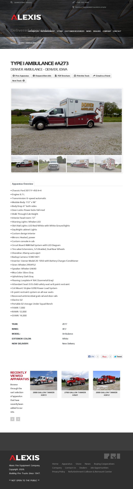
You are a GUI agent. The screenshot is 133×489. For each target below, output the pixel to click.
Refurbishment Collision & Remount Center (90, 471)
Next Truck (17, 81)
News (88, 31)
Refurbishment (48, 31)
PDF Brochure (64, 76)
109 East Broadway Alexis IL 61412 (90, 7)
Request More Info (43, 76)
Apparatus (33, 31)
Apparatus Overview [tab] (22, 183)
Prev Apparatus (22, 76)
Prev (12, 419)
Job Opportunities (100, 467)
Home (55, 463)
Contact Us (70, 467)
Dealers (97, 31)
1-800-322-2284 (82, 2)
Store (60, 31)
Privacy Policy (58, 471)
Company (107, 31)
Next (18, 419)
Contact (117, 31)
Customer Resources (74, 31)
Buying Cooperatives (104, 463)
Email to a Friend (103, 76)
